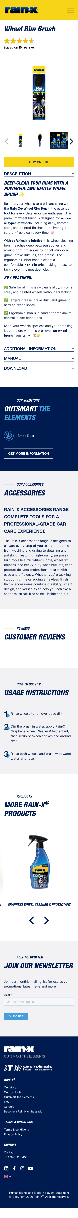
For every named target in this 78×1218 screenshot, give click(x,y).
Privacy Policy (13, 1134)
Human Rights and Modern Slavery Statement (39, 1192)
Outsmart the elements (19, 1097)
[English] (7, 1176)
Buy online (39, 162)
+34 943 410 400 (16, 1157)
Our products (12, 1092)
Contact (9, 1152)
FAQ (6, 1101)
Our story (10, 1087)
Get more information (28, 453)
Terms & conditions (16, 1129)
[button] (19, 44)
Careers (9, 1106)
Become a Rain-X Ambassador (23, 1111)
